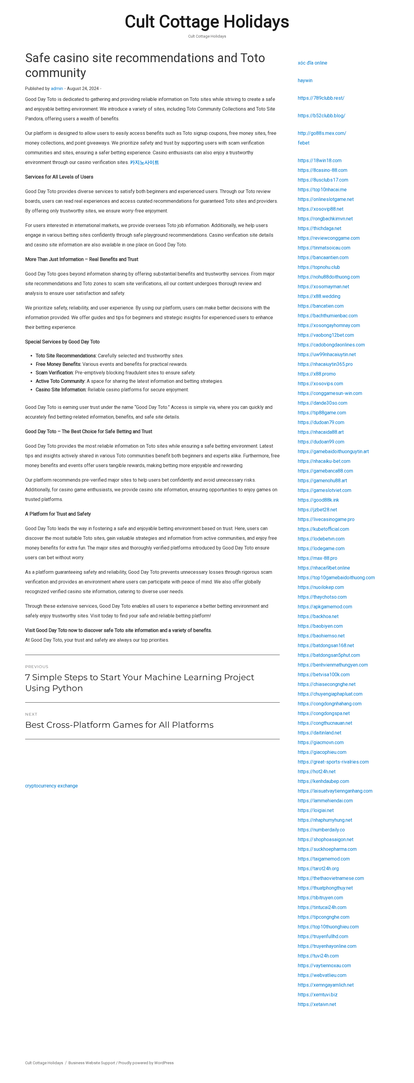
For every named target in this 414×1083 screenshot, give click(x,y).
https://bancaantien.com (323, 257)
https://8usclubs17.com (323, 180)
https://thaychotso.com (322, 597)
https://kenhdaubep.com (323, 781)
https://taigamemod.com (324, 859)
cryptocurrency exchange (51, 786)
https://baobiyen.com (320, 626)
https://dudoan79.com (321, 422)
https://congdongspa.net (324, 713)
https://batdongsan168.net (326, 645)
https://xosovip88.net (320, 209)
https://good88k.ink (318, 500)
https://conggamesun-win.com (330, 393)
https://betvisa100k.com (324, 674)
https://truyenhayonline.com (327, 946)
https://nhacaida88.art (321, 432)
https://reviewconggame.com (329, 238)
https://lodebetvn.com (321, 539)
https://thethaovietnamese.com (331, 878)
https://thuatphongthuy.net (325, 888)
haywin (305, 80)
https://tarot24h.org (318, 868)
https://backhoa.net (318, 616)
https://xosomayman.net (323, 286)
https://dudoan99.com (321, 442)
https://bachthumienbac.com (328, 316)
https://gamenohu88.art (322, 480)
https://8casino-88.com (322, 170)
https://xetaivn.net (317, 1004)
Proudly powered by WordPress (146, 1063)
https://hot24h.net (317, 771)
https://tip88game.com (322, 413)
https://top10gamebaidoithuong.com (336, 577)
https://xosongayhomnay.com (329, 325)
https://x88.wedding (319, 296)
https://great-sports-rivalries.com (333, 762)
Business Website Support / (93, 1063)
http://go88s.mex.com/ (322, 133)
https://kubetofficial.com (323, 529)
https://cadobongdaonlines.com (331, 345)
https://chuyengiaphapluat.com (330, 694)
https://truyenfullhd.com (323, 936)
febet (303, 143)
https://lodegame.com (321, 548)
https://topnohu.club (319, 267)
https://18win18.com (320, 160)
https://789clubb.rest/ (321, 98)
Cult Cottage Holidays (207, 22)
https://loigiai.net (316, 810)
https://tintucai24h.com (322, 907)
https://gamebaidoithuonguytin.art (333, 451)
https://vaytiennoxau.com (324, 965)
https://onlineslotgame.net (326, 199)
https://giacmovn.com (321, 742)
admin (57, 88)
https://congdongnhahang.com (330, 704)
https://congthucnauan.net (325, 723)
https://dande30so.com (322, 403)
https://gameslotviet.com (324, 490)
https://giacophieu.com (322, 752)
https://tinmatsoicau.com (324, 248)
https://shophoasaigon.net (325, 839)
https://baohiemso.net (321, 636)
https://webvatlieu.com (322, 975)
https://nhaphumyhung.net (325, 820)
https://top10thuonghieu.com (328, 927)
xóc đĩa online (312, 63)
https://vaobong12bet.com (326, 335)
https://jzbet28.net (317, 510)
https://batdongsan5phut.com (329, 655)
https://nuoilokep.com (321, 587)
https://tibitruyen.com (320, 898)
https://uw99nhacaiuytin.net (327, 354)
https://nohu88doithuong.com (329, 277)
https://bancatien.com (321, 306)
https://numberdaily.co (321, 830)
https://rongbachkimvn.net (325, 219)
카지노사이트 (144, 162)
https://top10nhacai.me (322, 189)
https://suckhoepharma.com (327, 849)
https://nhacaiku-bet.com (324, 461)
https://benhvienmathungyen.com (333, 665)
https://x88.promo (317, 374)
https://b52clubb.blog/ (322, 116)
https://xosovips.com (320, 383)
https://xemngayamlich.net (326, 985)
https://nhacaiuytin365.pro (325, 364)
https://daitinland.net (319, 733)
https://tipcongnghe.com (323, 917)
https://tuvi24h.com (318, 956)
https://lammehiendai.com (325, 801)
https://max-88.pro (317, 558)
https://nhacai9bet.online (324, 568)
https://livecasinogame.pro (326, 519)
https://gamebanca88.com (325, 471)
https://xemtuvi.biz (318, 995)
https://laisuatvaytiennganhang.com (335, 791)
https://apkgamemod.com (325, 607)
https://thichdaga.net (319, 228)
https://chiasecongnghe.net (327, 684)
